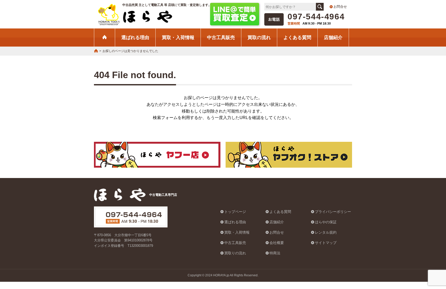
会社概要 (276, 243)
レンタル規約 (326, 232)
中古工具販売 (221, 37)
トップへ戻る (429, 259)
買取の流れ (259, 37)
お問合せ (340, 7)
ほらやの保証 (326, 222)
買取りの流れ (235, 253)
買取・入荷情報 (178, 37)
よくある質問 (297, 37)
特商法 (274, 253)
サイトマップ (326, 243)
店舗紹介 (333, 37)
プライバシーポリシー (333, 212)
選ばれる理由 (135, 37)
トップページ (235, 212)
